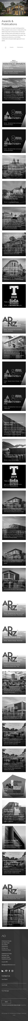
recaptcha (23, 1005)
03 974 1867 (5, 961)
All (5, 47)
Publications (20, 47)
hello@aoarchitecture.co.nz (8, 964)
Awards (11, 47)
